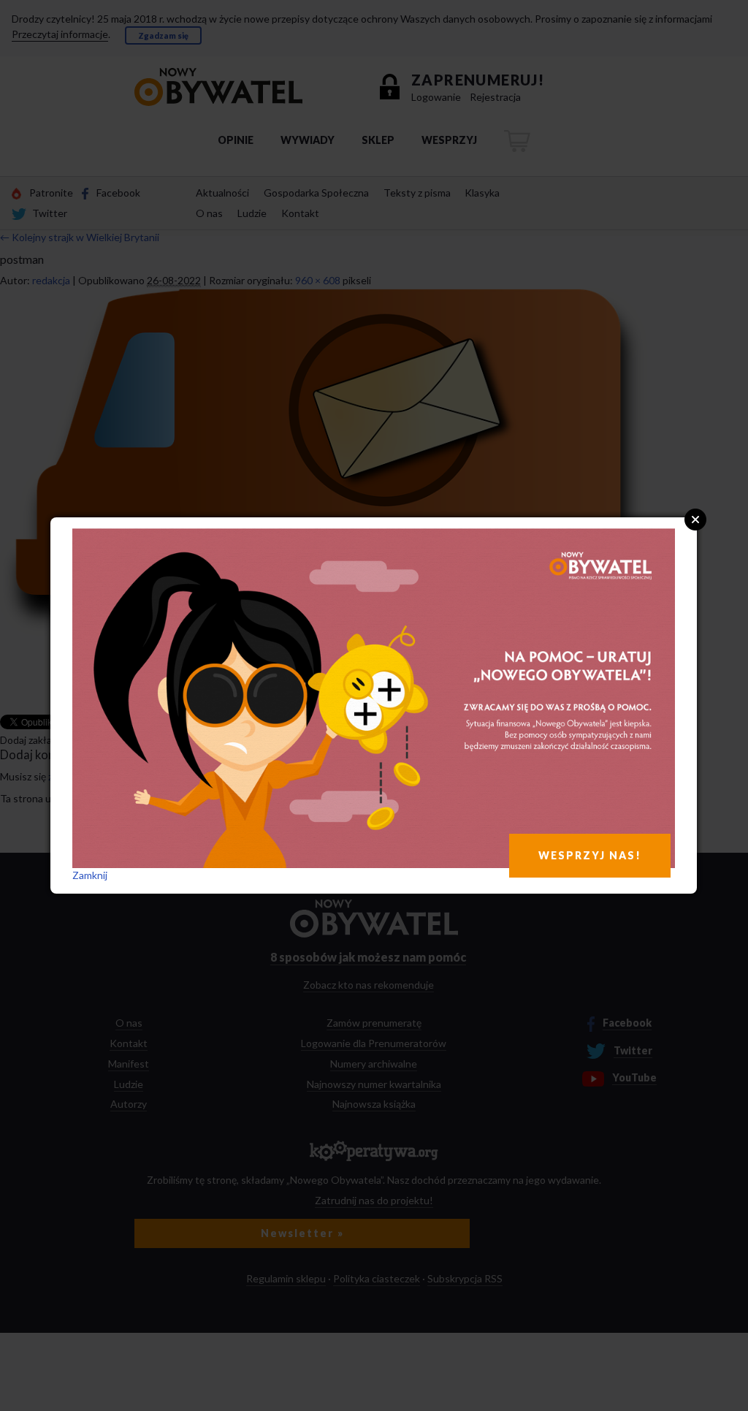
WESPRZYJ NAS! (589, 855)
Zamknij (89, 875)
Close (695, 519)
